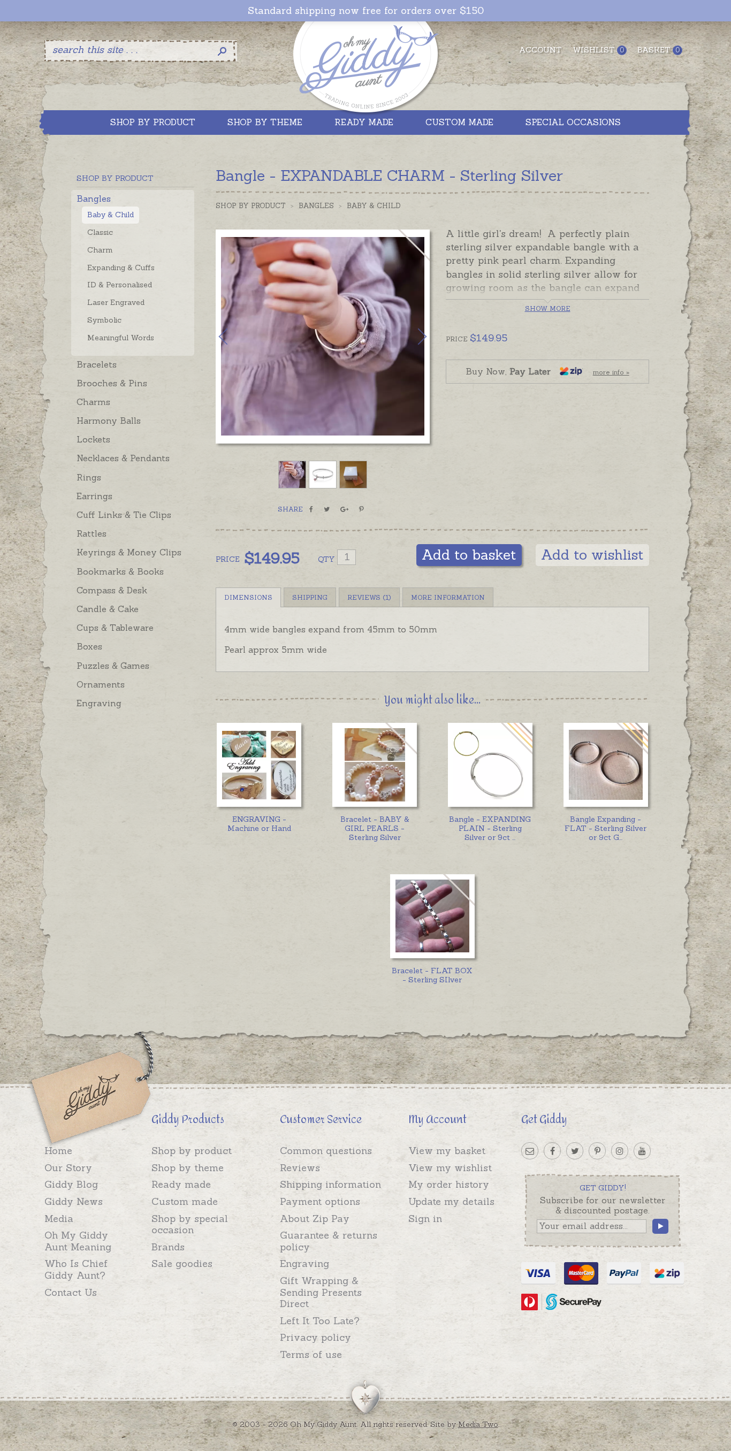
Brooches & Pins (112, 383)
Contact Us (70, 1292)
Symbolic (104, 320)
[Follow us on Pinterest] (597, 1150)
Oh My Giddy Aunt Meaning (77, 1241)
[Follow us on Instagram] (619, 1150)
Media (58, 1218)
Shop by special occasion (189, 1224)
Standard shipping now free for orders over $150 (366, 11)
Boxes (89, 646)
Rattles (91, 533)
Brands (168, 1247)
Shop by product (191, 1150)
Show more (547, 308)
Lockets (93, 439)
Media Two (478, 1424)
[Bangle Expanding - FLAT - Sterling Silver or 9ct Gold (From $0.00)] (606, 765)
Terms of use (311, 1354)
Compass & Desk (112, 590)
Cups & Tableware (115, 627)
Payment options (320, 1201)
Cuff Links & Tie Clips (124, 514)
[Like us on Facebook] (552, 1150)
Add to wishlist (592, 554)
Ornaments (101, 684)
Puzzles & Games (113, 665)
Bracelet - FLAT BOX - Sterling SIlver (432, 975)
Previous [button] (234, 336)
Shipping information (330, 1184)
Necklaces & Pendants (123, 458)
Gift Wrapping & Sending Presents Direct (321, 1292)
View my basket (446, 1150)
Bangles (94, 198)
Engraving (99, 703)
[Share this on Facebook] (311, 509)
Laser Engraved (115, 302)
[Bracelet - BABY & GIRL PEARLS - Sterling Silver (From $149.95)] (374, 765)
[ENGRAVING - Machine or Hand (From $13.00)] (259, 765)
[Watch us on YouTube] (642, 1150)
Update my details (451, 1201)
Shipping (310, 597)
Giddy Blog (71, 1184)
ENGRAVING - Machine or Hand (259, 823)
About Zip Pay (314, 1218)
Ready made (181, 1184)
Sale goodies (181, 1263)
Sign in (425, 1218)
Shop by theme (187, 1168)
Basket (658, 50)
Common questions (326, 1150)
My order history (448, 1184)
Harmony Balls (109, 420)
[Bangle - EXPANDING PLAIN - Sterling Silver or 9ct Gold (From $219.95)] (490, 765)
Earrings (94, 496)
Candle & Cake (108, 609)
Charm (100, 250)
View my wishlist (450, 1168)
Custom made (184, 1201)
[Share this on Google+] (344, 509)
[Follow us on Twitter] (574, 1150)
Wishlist (598, 50)
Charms (93, 401)
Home (58, 1150)
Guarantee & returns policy (328, 1241)
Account (540, 50)
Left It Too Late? (320, 1321)
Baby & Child (110, 214)
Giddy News (73, 1201)
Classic (100, 232)
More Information (448, 597)
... (490, 828)
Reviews (300, 1168)
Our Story (68, 1168)
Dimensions (248, 597)
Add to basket (469, 554)
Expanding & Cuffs (121, 267)
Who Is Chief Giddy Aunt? (76, 1269)
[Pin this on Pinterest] (361, 509)
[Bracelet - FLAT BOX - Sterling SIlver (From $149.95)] (432, 916)
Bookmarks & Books (120, 571)
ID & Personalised (119, 284)
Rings (89, 477)
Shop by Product (251, 205)
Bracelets (97, 364)
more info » (611, 372)
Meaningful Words (120, 337)
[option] (322, 336)
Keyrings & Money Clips (129, 552)
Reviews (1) (369, 597)
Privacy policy (315, 1337)
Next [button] (411, 336)
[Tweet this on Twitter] (327, 509)
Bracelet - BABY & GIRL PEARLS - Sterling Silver (374, 828)
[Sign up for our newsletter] (529, 1150)
